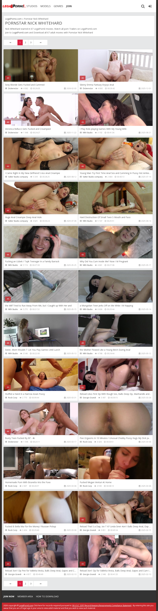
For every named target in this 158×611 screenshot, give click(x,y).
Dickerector (13, 88)
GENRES (58, 6)
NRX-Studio (88, 132)
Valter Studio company (18, 176)
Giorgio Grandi (89, 397)
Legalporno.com (14, 6)
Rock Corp (12, 397)
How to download (47, 596)
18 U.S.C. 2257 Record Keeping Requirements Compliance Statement (101, 605)
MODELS (45, 6)
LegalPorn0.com (20, 32)
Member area (25, 596)
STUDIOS (32, 6)
